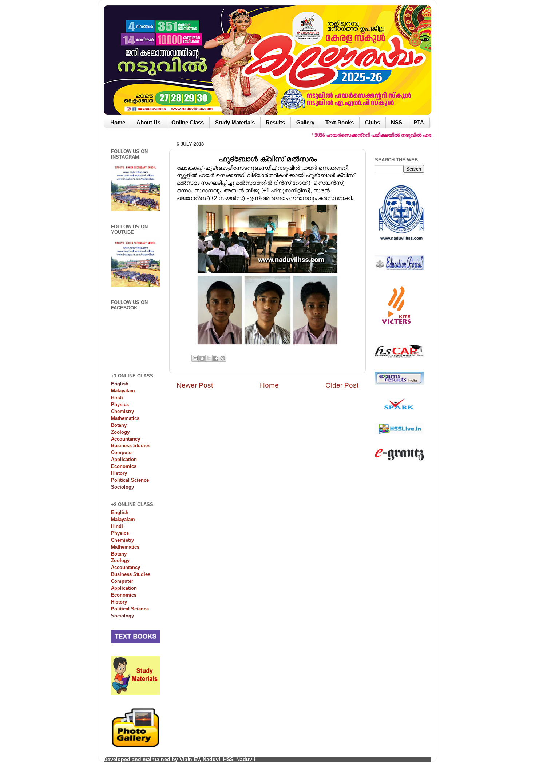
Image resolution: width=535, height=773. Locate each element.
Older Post (341, 385)
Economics (123, 466)
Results (275, 122)
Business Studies (130, 445)
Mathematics (125, 418)
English (119, 512)
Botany (119, 425)
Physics (120, 404)
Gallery (305, 122)
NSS (396, 122)
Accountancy (125, 439)
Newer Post (195, 385)
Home (117, 122)
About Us (148, 122)
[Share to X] (209, 358)
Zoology (120, 432)
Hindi (117, 397)
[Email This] (195, 358)
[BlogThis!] (202, 358)
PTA (418, 122)
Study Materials (235, 122)
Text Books (339, 122)
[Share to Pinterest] (222, 358)
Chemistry (122, 411)
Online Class (187, 122)
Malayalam (123, 390)
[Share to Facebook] (215, 358)
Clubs (372, 122)
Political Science (130, 480)
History (119, 473)
